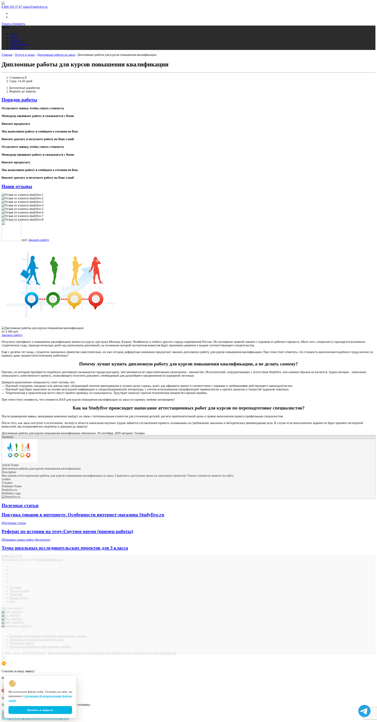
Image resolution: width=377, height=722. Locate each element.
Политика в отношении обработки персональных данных (48, 636)
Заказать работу (38, 240)
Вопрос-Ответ (18, 44)
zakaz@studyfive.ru (35, 6)
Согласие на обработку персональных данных (40, 646)
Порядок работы (19, 99)
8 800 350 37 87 (12, 6)
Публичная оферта (21, 643)
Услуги (14, 37)
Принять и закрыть (40, 710)
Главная (7, 54)
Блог (12, 601)
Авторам (15, 587)
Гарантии (15, 41)
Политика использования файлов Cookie (36, 639)
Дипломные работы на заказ (56, 54)
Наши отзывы (17, 186)
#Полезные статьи (14, 523)
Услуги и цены (25, 54)
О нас (13, 34)
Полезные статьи (20, 505)
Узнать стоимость (13, 23)
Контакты (16, 48)
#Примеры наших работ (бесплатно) (26, 539)
